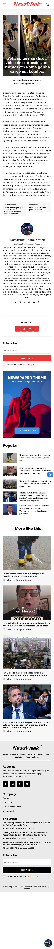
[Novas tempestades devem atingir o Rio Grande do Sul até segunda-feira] (10, 458)
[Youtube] (34, 302)
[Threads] (38, 302)
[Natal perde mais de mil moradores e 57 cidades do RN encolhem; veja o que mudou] (10, 484)
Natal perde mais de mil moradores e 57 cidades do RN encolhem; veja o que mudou (35, 484)
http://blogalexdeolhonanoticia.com (27, 244)
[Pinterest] (30, 329)
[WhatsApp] (29, 302)
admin (9, 580)
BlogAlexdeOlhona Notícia (29, 80)
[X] (24, 329)
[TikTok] (25, 302)
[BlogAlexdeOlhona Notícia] (27, 229)
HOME (27, 53)
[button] (48, 943)
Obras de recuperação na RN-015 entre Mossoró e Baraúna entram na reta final (13, 211)
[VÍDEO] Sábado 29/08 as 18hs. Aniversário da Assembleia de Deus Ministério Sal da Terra (35, 471)
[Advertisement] (27, 920)
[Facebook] (16, 302)
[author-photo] (4, 580)
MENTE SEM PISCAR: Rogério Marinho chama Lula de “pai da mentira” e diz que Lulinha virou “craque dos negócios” (33, 496)
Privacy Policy (32, 365)
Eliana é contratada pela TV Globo (37, 209)
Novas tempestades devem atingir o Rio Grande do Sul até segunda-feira (34, 457)
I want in (25, 358)
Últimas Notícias (10, 828)
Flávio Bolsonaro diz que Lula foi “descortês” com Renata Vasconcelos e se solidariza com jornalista (34, 509)
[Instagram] (20, 302)
